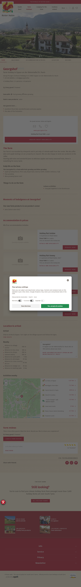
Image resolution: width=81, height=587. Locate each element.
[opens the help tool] (3, 502)
